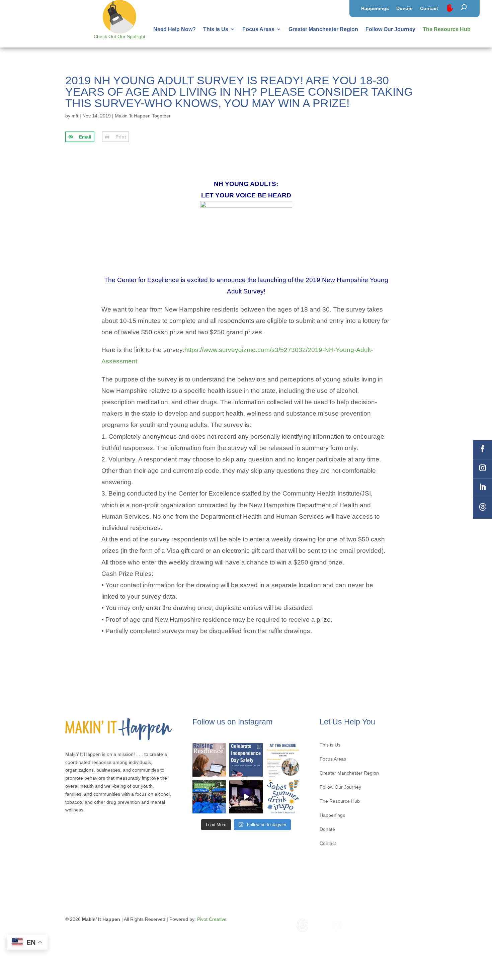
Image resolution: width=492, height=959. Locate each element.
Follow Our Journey (390, 29)
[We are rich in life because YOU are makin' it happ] (209, 796)
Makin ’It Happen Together (143, 115)
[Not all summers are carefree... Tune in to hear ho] (246, 796)
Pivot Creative (212, 919)
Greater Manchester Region (323, 29)
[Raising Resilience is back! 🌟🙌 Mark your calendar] (209, 760)
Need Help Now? (174, 29)
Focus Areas (258, 29)
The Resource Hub (447, 29)
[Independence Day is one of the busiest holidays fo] (246, 760)
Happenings (375, 8)
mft (75, 115)
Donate (404, 8)
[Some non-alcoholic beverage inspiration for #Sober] (283, 796)
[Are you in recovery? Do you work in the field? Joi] (283, 760)
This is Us (215, 29)
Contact (429, 8)
